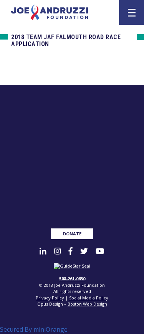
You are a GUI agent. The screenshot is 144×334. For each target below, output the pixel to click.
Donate (72, 233)
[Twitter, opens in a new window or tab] (84, 251)
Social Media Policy (88, 298)
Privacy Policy (50, 298)
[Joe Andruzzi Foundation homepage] (61, 12)
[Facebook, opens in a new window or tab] (70, 251)
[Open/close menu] (132, 13)
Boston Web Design (87, 304)
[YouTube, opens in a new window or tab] (100, 251)
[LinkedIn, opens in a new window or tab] (43, 251)
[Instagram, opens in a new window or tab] (57, 251)
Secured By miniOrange (34, 329)
